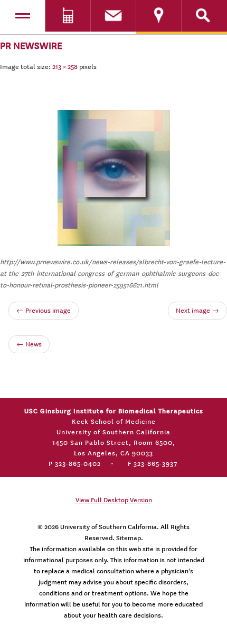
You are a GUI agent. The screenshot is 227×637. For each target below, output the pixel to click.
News (29, 344)
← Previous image (43, 310)
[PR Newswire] (114, 176)
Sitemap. (129, 538)
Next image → (197, 310)
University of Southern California (108, 527)
